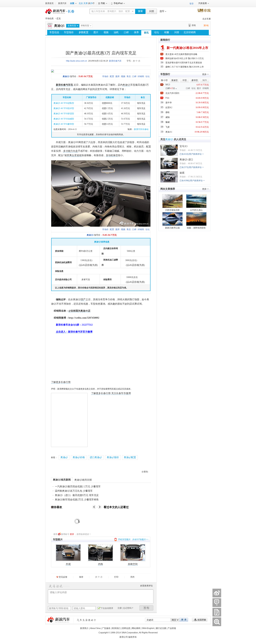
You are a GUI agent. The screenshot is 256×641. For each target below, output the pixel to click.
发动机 (109, 155)
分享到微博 (216, 593)
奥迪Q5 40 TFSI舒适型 (63, 113)
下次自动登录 (107, 608)
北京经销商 (190, 32)
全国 (72, 3)
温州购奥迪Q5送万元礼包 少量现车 (74, 491)
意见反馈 (63, 577)
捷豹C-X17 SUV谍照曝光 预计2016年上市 (184, 67)
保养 (136, 32)
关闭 (132, 577)
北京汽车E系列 (172, 93)
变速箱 (78, 155)
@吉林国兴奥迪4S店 (79, 311)
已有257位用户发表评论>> (192, 167)
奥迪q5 (64, 457)
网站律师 (136, 628)
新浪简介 (84, 628)
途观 (182, 173)
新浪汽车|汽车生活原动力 (86, 620)
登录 (72, 534)
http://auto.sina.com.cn (76, 61)
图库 (117, 76)
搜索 (140, 11)
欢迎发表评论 (146, 585)
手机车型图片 (124, 539)
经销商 (141, 76)
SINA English (148, 628)
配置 (112, 76)
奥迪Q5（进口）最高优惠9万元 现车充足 (77, 495)
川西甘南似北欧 (172, 210)
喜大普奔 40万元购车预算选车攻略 (181, 54)
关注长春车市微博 (121, 393)
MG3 (167, 84)
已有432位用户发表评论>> (192, 154)
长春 (71, 11)
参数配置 (83, 32)
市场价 (105, 76)
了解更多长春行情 (61, 382)
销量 (166, 32)
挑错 (216, 621)
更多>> (205, 74)
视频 (106, 32)
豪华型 (195, 80)
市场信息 (49, 18)
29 (91, 3)
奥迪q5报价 (113, 457)
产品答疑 (172, 628)
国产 (83, 299)
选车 (162, 11)
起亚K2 (168, 107)
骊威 (167, 122)
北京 (81, 3)
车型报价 (69, 32)
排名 (194, 25)
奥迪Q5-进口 (186, 159)
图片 (96, 32)
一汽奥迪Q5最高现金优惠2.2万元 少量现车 (78, 486)
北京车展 (206, 19)
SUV (205, 80)
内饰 (100, 564)
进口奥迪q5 (96, 457)
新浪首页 (49, 3)
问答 (151, 11)
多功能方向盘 (70, 151)
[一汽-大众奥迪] (49, 27)
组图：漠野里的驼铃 (196, 228)
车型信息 (54, 32)
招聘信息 (126, 628)
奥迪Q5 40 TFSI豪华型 (63, 124)
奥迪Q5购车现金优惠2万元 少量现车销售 (77, 499)
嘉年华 (168, 102)
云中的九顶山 (196, 210)
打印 (116, 577)
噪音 (115, 155)
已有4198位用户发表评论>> (192, 180)
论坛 (156, 32)
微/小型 (164, 80)
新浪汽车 (62, 3)
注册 (120, 608)
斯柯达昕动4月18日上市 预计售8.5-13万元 (184, 58)
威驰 (167, 117)
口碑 (126, 32)
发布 (146, 608)
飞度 (167, 127)
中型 (185, 80)
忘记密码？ (128, 608)
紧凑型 (174, 80)
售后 (129, 76)
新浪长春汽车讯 (64, 85)
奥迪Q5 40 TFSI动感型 (63, 119)
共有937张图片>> (140, 539)
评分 (216, 612)
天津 (85, 3)
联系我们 (116, 628)
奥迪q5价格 (79, 457)
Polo (167, 98)
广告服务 (106, 628)
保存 (81, 577)
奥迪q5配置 (130, 457)
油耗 (116, 32)
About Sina (95, 628)
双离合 (70, 155)
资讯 (146, 32)
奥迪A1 (168, 132)
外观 (68, 564)
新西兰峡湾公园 (172, 228)
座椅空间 (133, 564)
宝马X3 (183, 146)
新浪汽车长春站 (141, 129)
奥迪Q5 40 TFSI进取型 (63, 103)
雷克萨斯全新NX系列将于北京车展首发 (183, 62)
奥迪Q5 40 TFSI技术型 (63, 108)
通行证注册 (161, 628)
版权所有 (132, 637)
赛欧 (167, 112)
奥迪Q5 (59, 25)
